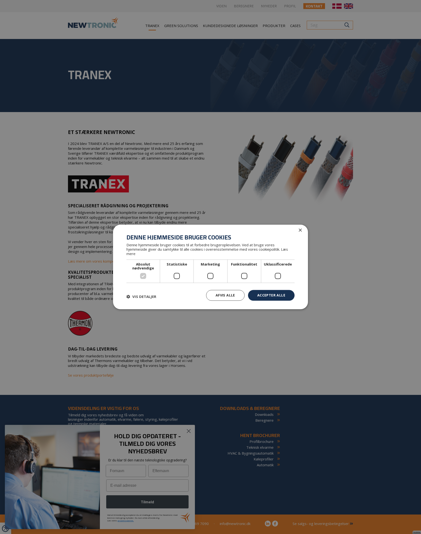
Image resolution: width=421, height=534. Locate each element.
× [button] (300, 230)
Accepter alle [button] (271, 295)
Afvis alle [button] (225, 295)
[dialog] (210, 267)
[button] (141, 296)
